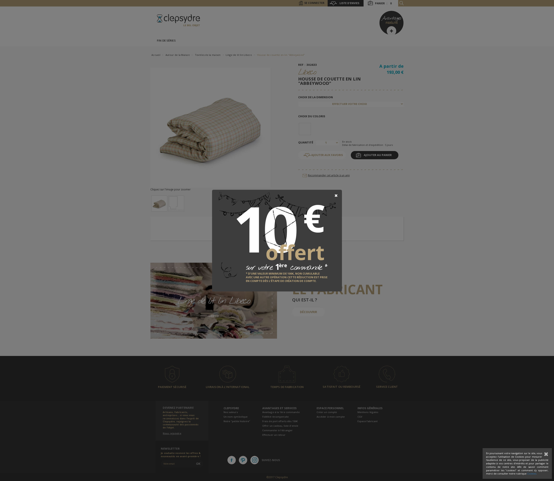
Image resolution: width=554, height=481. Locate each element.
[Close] (336, 195)
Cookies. (532, 473)
